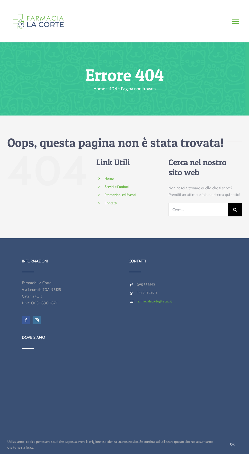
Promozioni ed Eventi (120, 195)
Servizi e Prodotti (117, 186)
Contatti (111, 203)
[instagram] (37, 320)
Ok (232, 444)
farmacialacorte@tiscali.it (154, 301)
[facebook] (26, 320)
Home (109, 178)
